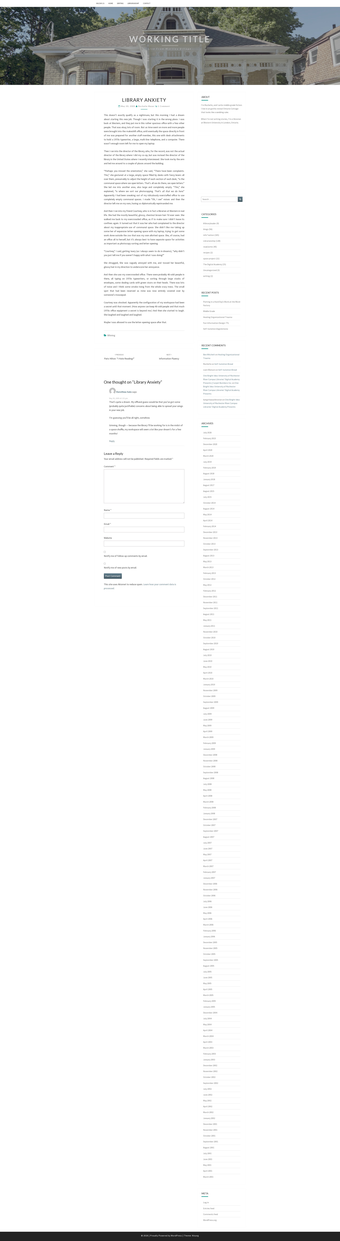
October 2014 (209, 502)
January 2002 (209, 1118)
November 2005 (210, 948)
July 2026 (207, 432)
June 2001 (207, 1159)
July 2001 (207, 1153)
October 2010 (209, 637)
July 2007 (207, 842)
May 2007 (207, 854)
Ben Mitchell (209, 354)
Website (108, 537)
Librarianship (133, 3)
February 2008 (209, 807)
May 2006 (207, 913)
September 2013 (210, 549)
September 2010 (210, 643)
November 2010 (210, 631)
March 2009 (208, 737)
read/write (208, 246)
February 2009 (209, 743)
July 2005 (207, 971)
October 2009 (209, 696)
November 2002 (210, 1071)
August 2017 (208, 485)
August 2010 (208, 649)
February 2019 (209, 467)
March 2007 (208, 866)
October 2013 (209, 543)
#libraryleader (209, 223)
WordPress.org (210, 1220)
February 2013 (209, 573)
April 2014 (207, 520)
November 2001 (210, 1130)
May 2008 (207, 790)
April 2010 (207, 672)
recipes (206, 252)
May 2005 (207, 983)
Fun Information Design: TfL (216, 323)
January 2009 (209, 749)
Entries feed (208, 1208)
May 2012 (207, 585)
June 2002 (207, 1094)
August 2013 (208, 555)
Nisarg (195, 1235)
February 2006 (209, 930)
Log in (206, 1202)
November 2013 (210, 538)
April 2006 (207, 919)
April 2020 (207, 450)
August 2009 (208, 708)
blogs (205, 229)
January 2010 (209, 684)
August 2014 (208, 508)
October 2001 (209, 1135)
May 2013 (207, 561)
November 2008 (210, 760)
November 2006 (210, 889)
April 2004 (207, 1030)
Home (110, 3)
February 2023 (209, 438)
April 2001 (207, 1171)
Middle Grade (209, 311)
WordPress (176, 1235)
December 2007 (210, 819)
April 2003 (207, 1042)
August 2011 (208, 614)
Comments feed (210, 1214)
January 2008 (209, 813)
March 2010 (208, 678)
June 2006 (207, 907)
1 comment (164, 106)
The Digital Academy (212, 264)
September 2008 (210, 772)
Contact (146, 3)
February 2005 (209, 1001)
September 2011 (210, 608)
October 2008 (209, 766)
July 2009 (207, 713)
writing (120, 3)
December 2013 (210, 532)
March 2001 (208, 1176)
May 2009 (207, 725)
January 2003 (209, 1059)
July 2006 (207, 901)
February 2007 (209, 872)
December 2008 (210, 754)
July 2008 (207, 784)
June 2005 (207, 977)
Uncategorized (210, 270)
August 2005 (208, 965)
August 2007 (208, 837)
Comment (109, 466)
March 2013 (208, 567)
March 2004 (208, 1036)
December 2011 (210, 596)
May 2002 (207, 1100)
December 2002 (210, 1065)
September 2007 (210, 831)
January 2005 (209, 1006)
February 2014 (209, 526)
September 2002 (210, 1083)
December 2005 (210, 942)
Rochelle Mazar (146, 106)
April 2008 (207, 795)
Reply (112, 441)
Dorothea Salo (124, 392)
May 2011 (207, 620)
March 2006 (208, 924)
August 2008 (208, 778)
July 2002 (207, 1089)
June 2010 (207, 661)
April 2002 (207, 1106)
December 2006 (210, 883)
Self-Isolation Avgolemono (215, 328)
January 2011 (209, 626)
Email (107, 523)
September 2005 (210, 960)
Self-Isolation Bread (223, 364)
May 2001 (207, 1165)
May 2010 (207, 667)
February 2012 (209, 590)
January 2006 (209, 936)
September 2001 (210, 1141)
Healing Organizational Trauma (217, 317)
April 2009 (207, 731)
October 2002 (209, 1077)
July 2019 (207, 461)
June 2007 (207, 848)
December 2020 (210, 444)
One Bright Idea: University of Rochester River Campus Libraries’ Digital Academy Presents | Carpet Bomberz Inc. (221, 379)
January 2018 (209, 479)
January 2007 (209, 878)
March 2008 (208, 801)
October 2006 (209, 895)
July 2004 (207, 1018)
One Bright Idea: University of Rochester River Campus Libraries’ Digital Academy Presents (221, 403)
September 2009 (210, 702)
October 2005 (209, 954)
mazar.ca (100, 3)
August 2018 (208, 473)
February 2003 (209, 1053)
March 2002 (208, 1112)
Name (107, 510)
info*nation (208, 235)
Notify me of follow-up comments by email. (125, 555)
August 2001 (208, 1147)
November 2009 (210, 690)
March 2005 (208, 995)
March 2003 (208, 1047)
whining (111, 335)
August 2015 (208, 491)
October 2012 (209, 579)
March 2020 (208, 456)
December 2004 (210, 1012)
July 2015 (207, 497)
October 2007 (209, 825)
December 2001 (210, 1124)
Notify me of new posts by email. (120, 567)
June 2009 (207, 719)
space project (209, 258)
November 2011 (210, 602)
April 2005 (207, 989)
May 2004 (207, 1024)
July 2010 (207, 655)
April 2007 (207, 860)
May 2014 (207, 514)
